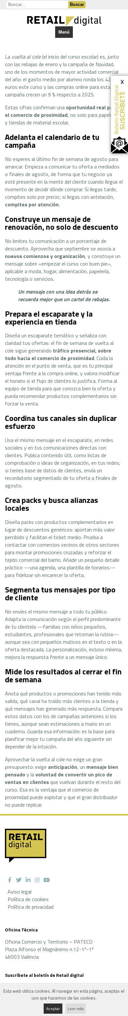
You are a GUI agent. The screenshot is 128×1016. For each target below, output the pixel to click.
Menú (64, 32)
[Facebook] (9, 880)
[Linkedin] (28, 880)
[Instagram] (37, 880)
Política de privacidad (30, 907)
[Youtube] (46, 880)
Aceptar (53, 1008)
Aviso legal (20, 892)
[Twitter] (19, 880)
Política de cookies (28, 899)
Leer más (76, 1008)
